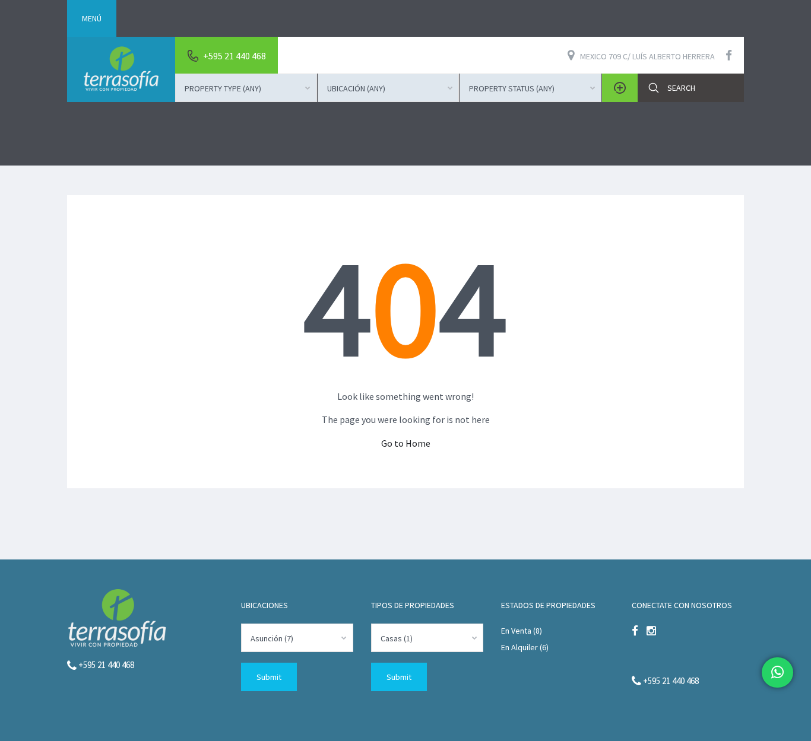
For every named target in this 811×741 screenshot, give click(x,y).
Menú (92, 18)
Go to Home (405, 443)
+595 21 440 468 (105, 664)
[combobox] (246, 88)
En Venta (516, 630)
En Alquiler (519, 647)
